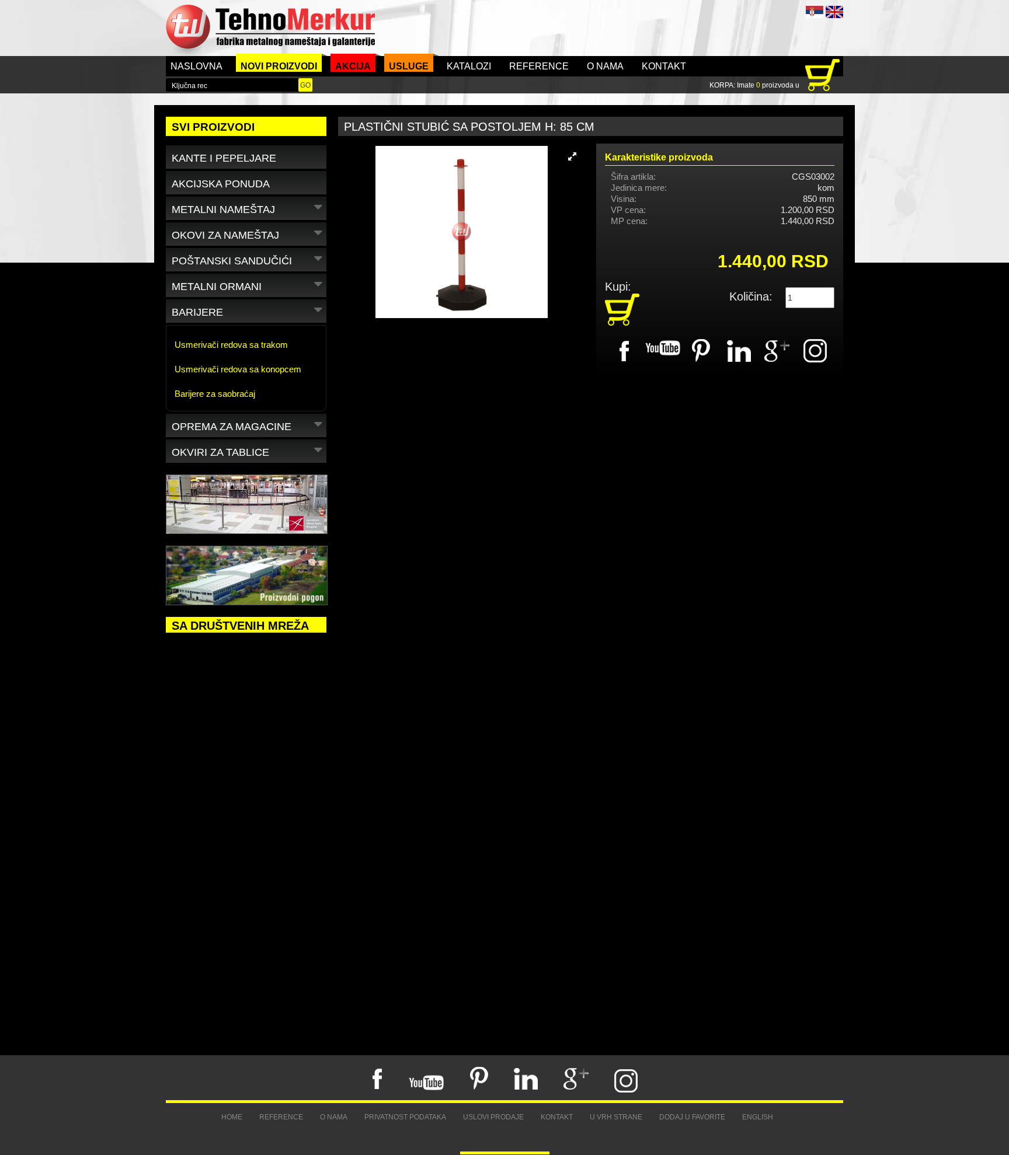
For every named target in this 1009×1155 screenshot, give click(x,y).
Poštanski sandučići (232, 261)
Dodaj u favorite (692, 1117)
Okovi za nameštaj (225, 235)
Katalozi (469, 66)
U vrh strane (616, 1117)
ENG (834, 12)
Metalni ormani (217, 286)
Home (231, 1117)
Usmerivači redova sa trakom (231, 345)
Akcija (353, 66)
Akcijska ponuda (221, 184)
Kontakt (664, 66)
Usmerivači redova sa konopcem (238, 369)
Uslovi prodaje (493, 1117)
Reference (539, 66)
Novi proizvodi (279, 66)
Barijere (197, 312)
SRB (814, 12)
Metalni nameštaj (223, 209)
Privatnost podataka (405, 1117)
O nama (605, 66)
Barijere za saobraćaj (215, 394)
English (757, 1117)
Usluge (409, 66)
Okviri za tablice (220, 452)
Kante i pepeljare (224, 158)
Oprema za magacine (231, 426)
